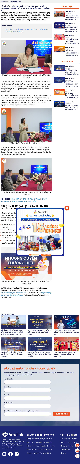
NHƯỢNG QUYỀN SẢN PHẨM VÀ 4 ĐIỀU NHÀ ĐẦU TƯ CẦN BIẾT (71, 72)
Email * (6, 395)
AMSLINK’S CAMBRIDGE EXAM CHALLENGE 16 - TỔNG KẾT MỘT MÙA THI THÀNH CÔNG (71, 53)
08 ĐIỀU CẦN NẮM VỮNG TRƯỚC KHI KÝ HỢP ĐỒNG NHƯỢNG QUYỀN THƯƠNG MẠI (71, 108)
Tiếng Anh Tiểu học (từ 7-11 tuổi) (39, 442)
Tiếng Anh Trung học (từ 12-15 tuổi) (40, 446)
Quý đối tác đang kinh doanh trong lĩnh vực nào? (21, 411)
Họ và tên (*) (8, 379)
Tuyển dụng (65, 449)
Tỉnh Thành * (8, 403)
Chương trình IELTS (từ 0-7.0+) (39, 453)
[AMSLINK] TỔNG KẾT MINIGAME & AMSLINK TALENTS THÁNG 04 (72, 29)
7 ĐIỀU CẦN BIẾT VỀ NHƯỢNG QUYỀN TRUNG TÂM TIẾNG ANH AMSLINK (12, 354)
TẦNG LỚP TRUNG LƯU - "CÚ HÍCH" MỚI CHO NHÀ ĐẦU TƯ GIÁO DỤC (66, 332)
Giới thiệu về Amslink (68, 439)
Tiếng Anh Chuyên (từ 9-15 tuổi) (39, 449)
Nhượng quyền (15, 2)
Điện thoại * (8, 387)
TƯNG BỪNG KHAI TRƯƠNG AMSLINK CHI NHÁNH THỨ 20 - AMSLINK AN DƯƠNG (72, 17)
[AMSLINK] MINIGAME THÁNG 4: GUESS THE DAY (71, 96)
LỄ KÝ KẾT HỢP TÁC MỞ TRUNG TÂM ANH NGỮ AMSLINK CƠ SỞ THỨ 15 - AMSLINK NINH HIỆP (12, 332)
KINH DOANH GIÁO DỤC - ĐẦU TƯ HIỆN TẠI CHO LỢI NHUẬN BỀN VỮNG (39, 332)
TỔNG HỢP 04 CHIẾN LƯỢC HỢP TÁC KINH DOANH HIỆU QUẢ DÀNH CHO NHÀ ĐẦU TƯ (71, 84)
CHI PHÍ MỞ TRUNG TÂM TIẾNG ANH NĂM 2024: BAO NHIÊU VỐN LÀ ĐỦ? (39, 354)
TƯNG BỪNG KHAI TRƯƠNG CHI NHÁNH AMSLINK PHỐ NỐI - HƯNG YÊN (71, 41)
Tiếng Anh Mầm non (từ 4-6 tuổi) (39, 439)
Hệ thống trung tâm (68, 442)
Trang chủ (4, 2)
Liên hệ (63, 453)
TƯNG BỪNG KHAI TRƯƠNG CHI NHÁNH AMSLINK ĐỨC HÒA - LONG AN (65, 354)
